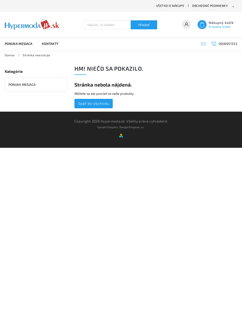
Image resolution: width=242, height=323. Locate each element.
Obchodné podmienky (210, 6)
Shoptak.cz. (137, 127)
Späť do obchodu (93, 103)
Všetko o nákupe (170, 6)
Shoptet (112, 127)
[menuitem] (21, 44)
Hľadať (144, 25)
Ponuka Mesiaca (22, 85)
